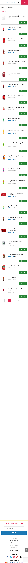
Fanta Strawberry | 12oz (14, 266)
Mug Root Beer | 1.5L (13, 277)
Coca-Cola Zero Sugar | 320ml (16, 39)
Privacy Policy (14, 545)
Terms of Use (14, 547)
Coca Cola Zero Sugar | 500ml (16, 84)
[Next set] (22, 300)
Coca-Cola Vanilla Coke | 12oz (16, 107)
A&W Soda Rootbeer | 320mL (16, 254)
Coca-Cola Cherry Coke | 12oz (16, 96)
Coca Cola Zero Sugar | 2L (15, 50)
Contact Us (14, 543)
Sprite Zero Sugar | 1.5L (14, 118)
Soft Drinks (9, 7)
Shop (2, 7)
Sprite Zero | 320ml (13, 206)
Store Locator (14, 540)
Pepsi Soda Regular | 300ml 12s (16, 16)
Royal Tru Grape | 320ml (14, 168)
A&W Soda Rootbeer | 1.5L (15, 217)
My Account (14, 538)
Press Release (14, 550)
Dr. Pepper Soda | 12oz (14, 73)
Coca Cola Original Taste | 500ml (16, 61)
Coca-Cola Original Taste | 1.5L (16, 27)
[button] (23, 22)
